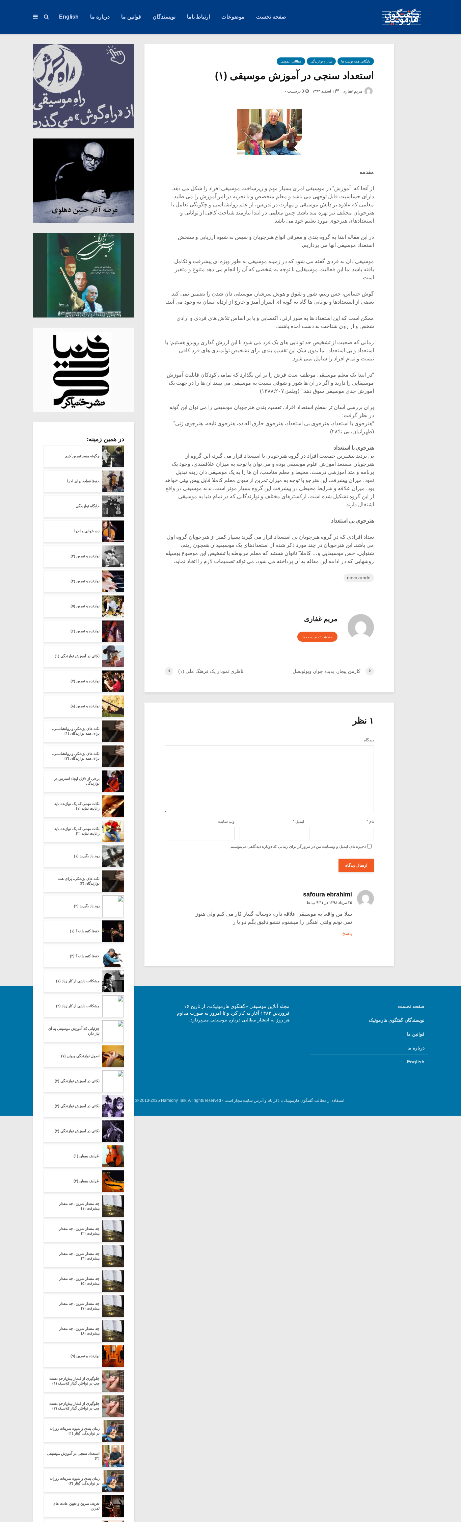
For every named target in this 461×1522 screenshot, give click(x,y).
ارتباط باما (198, 17)
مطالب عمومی (290, 61)
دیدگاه (369, 740)
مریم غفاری (353, 91)
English (69, 17)
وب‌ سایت (226, 821)
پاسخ (347, 933)
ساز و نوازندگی (321, 61)
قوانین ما (131, 17)
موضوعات (233, 17)
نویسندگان (164, 17)
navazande (359, 577)
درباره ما (100, 17)
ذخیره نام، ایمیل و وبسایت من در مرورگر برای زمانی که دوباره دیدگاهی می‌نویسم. (297, 846)
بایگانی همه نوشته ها (355, 61)
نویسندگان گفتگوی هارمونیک (397, 1020)
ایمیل (298, 821)
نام (370, 821)
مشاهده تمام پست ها (317, 637)
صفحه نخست (271, 17)
